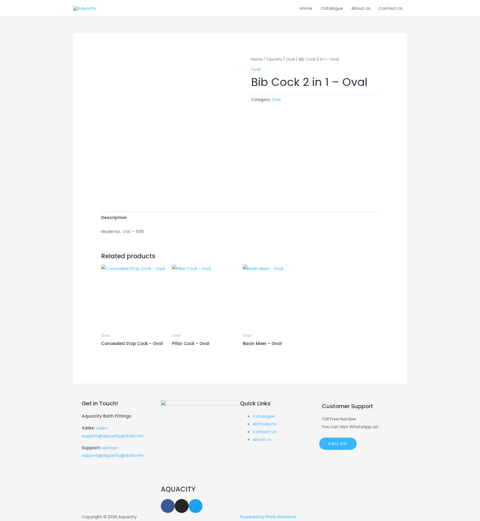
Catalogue (332, 8)
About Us (360, 8)
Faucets (274, 59)
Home (306, 8)
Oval (290, 59)
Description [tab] (114, 217)
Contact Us (390, 8)
